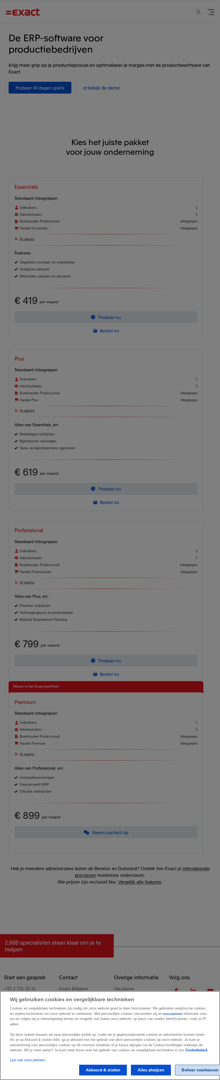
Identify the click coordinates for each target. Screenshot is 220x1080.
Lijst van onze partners (27, 1060)
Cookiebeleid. (196, 1050)
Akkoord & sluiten (103, 1070)
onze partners (172, 1013)
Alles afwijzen (151, 1070)
